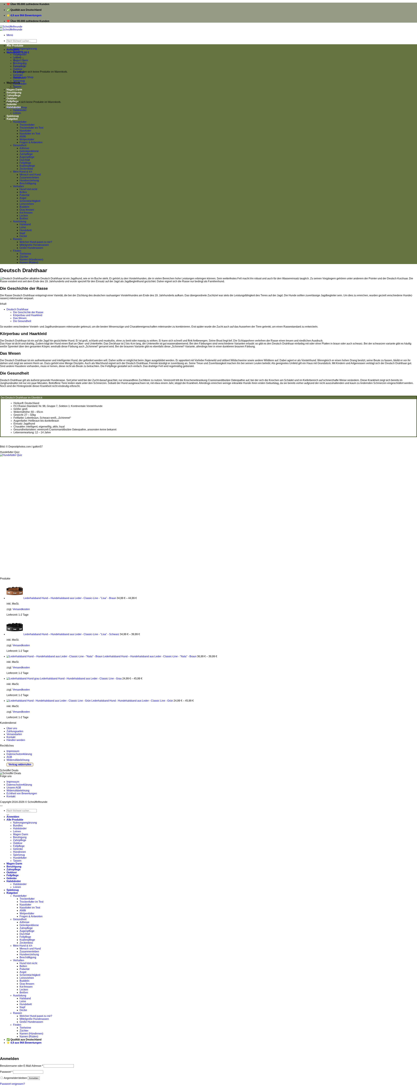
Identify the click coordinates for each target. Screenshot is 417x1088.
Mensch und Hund (30, 174)
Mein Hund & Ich (22, 171)
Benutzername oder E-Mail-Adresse (21, 1065)
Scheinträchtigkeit (30, 201)
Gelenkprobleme (29, 151)
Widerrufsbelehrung (18, 760)
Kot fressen (26, 212)
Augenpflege (27, 157)
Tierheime (25, 253)
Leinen (17, 113)
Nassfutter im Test (30, 133)
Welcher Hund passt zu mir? (36, 242)
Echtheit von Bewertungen (22, 793)
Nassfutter (25, 130)
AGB (9, 757)
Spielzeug (19, 80)
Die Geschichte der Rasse (28, 312)
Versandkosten (21, 609)
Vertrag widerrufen (19, 764)
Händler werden (16, 740)
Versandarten (14, 734)
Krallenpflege (27, 165)
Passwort (6, 1071)
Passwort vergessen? (12, 1083)
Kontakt (11, 737)
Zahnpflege (26, 154)
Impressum (13, 751)
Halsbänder (14, 107)
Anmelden (33, 1078)
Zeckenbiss (26, 168)
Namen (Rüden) (29, 262)
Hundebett (26, 230)
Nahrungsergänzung (25, 48)
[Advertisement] (97, 517)
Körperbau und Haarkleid (27, 315)
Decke (23, 236)
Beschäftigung (28, 183)
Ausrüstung (19, 221)
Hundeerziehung (29, 180)
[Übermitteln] (8, 814)
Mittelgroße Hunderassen (34, 245)
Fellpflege (19, 72)
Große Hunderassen (31, 247)
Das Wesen (20, 318)
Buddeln (24, 206)
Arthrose (24, 148)
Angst (23, 198)
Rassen (17, 239)
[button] (10, 35)
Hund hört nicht (28, 189)
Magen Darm (20, 834)
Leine (23, 227)
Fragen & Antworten (31, 142)
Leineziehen (27, 203)
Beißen (24, 218)
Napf (22, 233)
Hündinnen (19, 78)
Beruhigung (20, 837)
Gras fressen (27, 209)
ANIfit (23, 136)
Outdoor (17, 69)
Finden (17, 250)
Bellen (23, 192)
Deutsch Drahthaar (17, 309)
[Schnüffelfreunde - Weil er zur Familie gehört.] (11, 28)
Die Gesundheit (22, 321)
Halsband (25, 224)
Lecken (24, 215)
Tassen (17, 860)
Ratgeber (12, 119)
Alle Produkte (15, 45)
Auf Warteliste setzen (49, 1051)
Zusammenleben (29, 177)
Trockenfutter (27, 124)
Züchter (24, 256)
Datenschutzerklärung (19, 754)
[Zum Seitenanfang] (1, 805)
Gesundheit (19, 145)
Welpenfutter (27, 139)
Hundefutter (20, 83)
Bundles (18, 51)
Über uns (12, 728)
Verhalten (18, 186)
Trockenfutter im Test (31, 127)
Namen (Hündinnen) (31, 259)
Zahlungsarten (15, 731)
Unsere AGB (14, 787)
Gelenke (18, 75)
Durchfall (25, 160)
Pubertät (24, 195)
